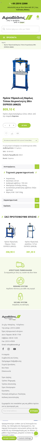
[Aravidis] (17, 19)
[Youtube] (15, 349)
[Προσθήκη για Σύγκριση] (12, 133)
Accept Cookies (9, 438)
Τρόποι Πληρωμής (8, 381)
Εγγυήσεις (5, 391)
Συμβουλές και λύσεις (10, 358)
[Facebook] (3, 349)
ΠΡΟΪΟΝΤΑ (11, 37)
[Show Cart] (38, 18)
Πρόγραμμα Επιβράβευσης (11, 361)
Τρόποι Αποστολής (9, 384)
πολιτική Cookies (8, 435)
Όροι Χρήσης (6, 377)
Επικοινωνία (6, 371)
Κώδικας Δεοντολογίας (10, 397)
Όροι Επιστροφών (8, 387)
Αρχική (3, 42)
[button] (4, 29)
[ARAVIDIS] (11, 317)
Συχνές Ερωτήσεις (8, 364)
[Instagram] (8, 349)
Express (11, 158)
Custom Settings (25, 438)
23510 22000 (15, 328)
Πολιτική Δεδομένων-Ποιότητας (13, 394)
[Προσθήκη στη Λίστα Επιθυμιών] (6, 133)
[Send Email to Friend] (17, 133)
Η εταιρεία (5, 354)
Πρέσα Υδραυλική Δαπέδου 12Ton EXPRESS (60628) (31, 244)
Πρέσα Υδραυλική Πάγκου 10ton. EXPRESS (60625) (10, 244)
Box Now (5, 368)
